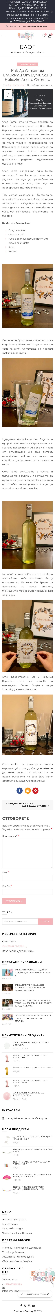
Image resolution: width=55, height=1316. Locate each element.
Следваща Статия (34, 806)
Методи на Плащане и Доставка (21, 1247)
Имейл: (7, 886)
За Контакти (10, 1279)
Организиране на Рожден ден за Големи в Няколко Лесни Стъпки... (33, 1018)
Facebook (19, 791)
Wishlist (45, 34)
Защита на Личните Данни (18, 1256)
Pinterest (35, 791)
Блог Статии (10, 1224)
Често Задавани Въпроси (17, 1233)
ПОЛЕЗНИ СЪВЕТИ (28, 64)
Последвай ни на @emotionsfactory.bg (26, 1118)
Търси (45, 921)
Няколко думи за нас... (14, 1219)
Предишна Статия (20, 803)
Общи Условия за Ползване (17, 1261)
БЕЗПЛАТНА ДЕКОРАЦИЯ (17, 951)
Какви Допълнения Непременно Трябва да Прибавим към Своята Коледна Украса (33, 1003)
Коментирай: (10, 836)
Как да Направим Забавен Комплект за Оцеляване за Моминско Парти (30, 988)
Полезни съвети (34, 52)
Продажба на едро (13, 1228)
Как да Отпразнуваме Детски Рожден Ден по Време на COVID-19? (33, 972)
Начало (17, 52)
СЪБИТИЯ (8, 941)
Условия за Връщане (13, 1252)
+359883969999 (37, 26)
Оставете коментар (40, 85)
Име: (5, 872)
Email (28, 791)
